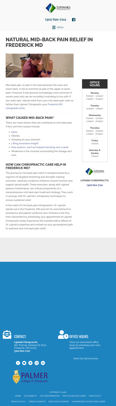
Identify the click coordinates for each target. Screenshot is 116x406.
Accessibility (30, 396)
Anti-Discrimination (50, 396)
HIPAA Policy (95, 396)
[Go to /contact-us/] (26, 342)
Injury (14, 131)
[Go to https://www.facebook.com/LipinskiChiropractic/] (74, 20)
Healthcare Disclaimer (74, 396)
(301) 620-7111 (55, 19)
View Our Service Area (85, 358)
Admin (18, 396)
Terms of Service (37, 401)
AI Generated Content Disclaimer (88, 401)
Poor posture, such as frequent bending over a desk (39, 147)
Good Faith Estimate (59, 401)
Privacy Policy (18, 401)
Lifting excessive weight (24, 143)
